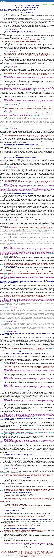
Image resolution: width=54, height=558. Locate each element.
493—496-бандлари (40, 371)
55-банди (33, 381)
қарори (9, 189)
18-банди (33, 89)
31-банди (37, 249)
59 (32, 103)
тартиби (9, 397)
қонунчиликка (17, 365)
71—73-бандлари (37, 103)
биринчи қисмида (49, 141)
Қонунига (6, 499)
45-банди (33, 389)
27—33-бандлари (35, 115)
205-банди (15, 301)
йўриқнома (51, 253)
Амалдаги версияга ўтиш (48, 4)
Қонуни (46, 39)
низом (31, 190)
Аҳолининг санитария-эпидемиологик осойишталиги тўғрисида (27, 433)
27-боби (34, 185)
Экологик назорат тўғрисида (35, 432)
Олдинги (6, 29)
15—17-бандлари (35, 80)
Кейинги (6, 127)
